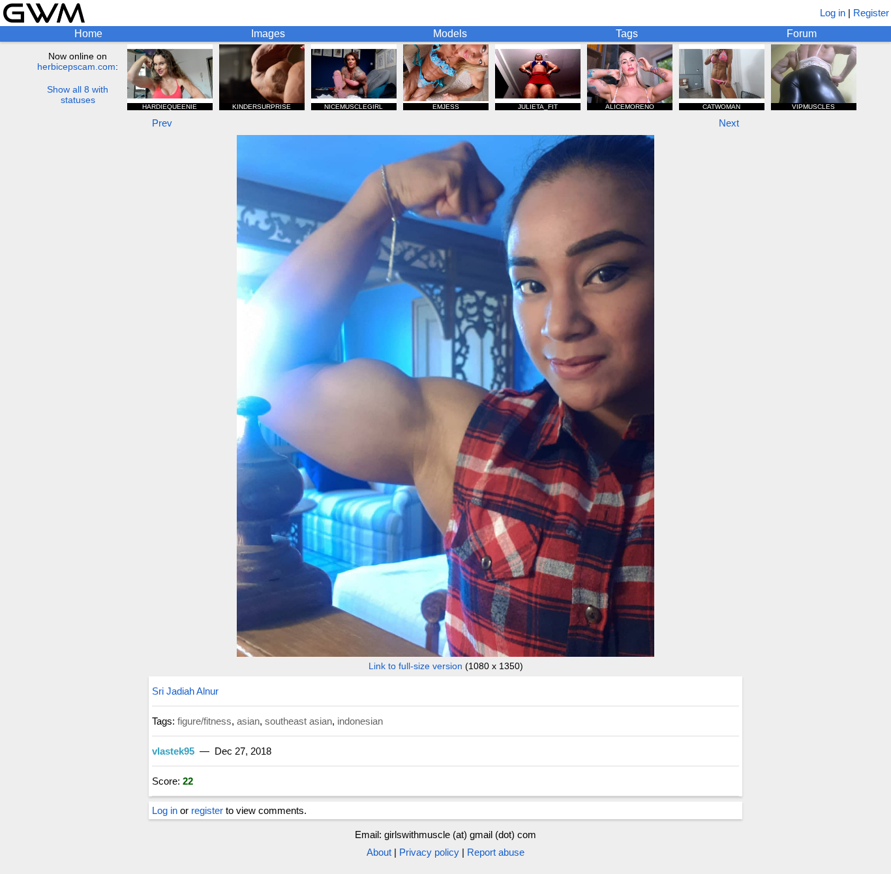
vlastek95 (173, 751)
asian (248, 721)
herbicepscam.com (76, 66)
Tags (627, 33)
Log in (832, 12)
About (379, 852)
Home (88, 33)
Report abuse (495, 852)
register (207, 810)
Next (729, 122)
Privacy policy (429, 852)
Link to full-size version (415, 666)
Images (268, 33)
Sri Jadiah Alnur (185, 691)
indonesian (360, 721)
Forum (802, 33)
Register (871, 12)
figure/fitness (204, 721)
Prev (162, 122)
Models (450, 33)
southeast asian (298, 721)
